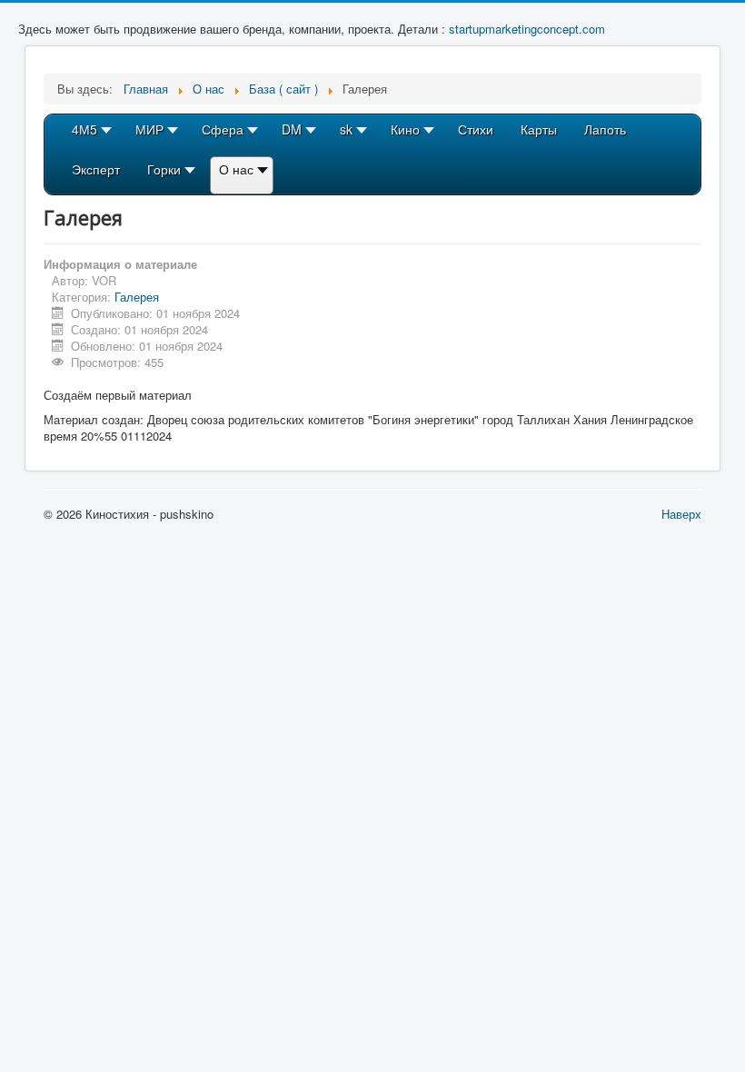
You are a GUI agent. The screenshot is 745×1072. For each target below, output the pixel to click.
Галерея (136, 296)
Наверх (681, 513)
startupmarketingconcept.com (527, 28)
